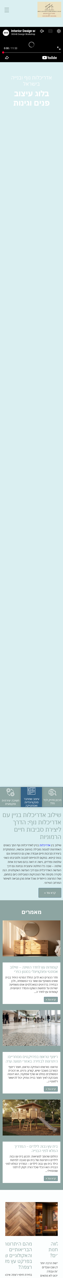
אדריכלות (45, 845)
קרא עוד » (51, 999)
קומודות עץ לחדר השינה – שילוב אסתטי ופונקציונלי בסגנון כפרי (34, 969)
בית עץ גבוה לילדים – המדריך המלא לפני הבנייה (36, 1148)
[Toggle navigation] (7, 10)
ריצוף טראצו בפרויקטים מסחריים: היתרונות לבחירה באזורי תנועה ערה (32, 1058)
